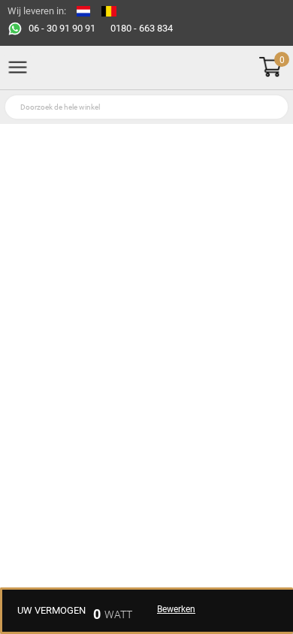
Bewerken (176, 609)
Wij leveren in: (37, 11)
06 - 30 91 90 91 (62, 28)
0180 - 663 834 (141, 28)
